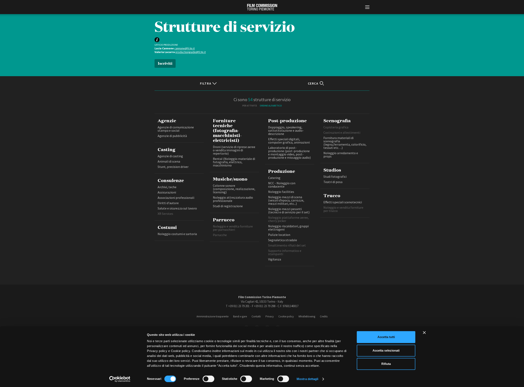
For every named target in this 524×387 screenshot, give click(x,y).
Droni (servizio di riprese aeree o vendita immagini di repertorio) (234, 150)
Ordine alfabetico (271, 105)
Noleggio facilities (281, 192)
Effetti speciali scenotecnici (342, 202)
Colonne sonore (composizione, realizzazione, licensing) (234, 188)
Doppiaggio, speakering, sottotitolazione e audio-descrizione (286, 130)
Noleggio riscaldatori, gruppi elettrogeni (288, 227)
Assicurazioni (167, 192)
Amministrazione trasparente (212, 316)
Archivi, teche (167, 187)
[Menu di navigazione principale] (367, 8)
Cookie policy (286, 316)
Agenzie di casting (170, 156)
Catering (274, 178)
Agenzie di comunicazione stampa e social (176, 128)
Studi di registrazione (228, 206)
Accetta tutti (386, 337)
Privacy (269, 316)
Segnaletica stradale (283, 240)
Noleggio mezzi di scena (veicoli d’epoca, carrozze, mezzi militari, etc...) (286, 200)
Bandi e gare (240, 316)
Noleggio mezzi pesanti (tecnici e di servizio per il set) (288, 210)
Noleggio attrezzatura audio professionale (233, 199)
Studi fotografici (335, 176)
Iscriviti (165, 63)
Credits (324, 316)
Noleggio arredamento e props (340, 154)
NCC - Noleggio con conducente (281, 184)
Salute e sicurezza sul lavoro (177, 208)
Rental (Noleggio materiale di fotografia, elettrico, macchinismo (234, 162)
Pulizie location (279, 235)
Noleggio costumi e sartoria (177, 234)
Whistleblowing (306, 316)
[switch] (208, 379)
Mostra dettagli (307, 379)
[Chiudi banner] (424, 332)
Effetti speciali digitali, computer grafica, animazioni (289, 140)
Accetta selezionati (386, 350)
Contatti (256, 316)
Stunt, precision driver (173, 167)
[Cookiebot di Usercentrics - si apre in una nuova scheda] (120, 379)
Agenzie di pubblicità (172, 136)
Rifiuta (386, 364)
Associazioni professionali (176, 198)
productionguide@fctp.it (190, 52)
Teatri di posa (332, 182)
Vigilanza (274, 259)
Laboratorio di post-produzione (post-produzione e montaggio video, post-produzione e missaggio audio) (289, 153)
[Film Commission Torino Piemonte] (262, 7)
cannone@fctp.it (184, 48)
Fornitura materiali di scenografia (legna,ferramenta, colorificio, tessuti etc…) (344, 143)
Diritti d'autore (168, 203)
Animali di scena (169, 161)
